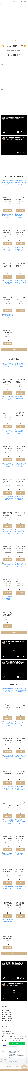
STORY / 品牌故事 (6, 1020)
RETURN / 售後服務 (7, 1014)
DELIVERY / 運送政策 (7, 1012)
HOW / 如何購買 (6, 1011)
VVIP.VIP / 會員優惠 (7, 1016)
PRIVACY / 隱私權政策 (8, 1018)
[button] (14, 125)
